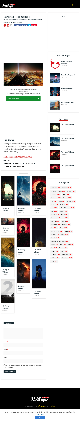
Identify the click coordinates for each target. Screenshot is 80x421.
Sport (64, 251)
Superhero (66, 254)
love (54, 228)
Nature (54, 244)
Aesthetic (55, 188)
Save (35, 25)
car (54, 201)
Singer (54, 251)
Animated (55, 194)
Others (7, 160)
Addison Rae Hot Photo (67, 102)
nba (63, 244)
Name (6, 342)
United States (19, 166)
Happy (64, 214)
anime (66, 194)
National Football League (60, 241)
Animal (71, 191)
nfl (70, 244)
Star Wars (55, 254)
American (66, 188)
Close (40, 417)
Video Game (67, 258)
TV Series (55, 258)
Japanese (55, 224)
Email (6, 350)
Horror (65, 221)
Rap (54, 248)
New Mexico (28, 163)
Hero (65, 218)
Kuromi (66, 224)
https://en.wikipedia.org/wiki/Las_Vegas (18, 156)
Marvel (68, 231)
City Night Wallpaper (66, 88)
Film (54, 211)
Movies (55, 234)
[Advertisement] (23, 45)
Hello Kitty (55, 218)
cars (61, 201)
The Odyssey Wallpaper (5, 209)
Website (6, 357)
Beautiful (67, 198)
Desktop (8, 163)
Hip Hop (55, 221)
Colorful (64, 204)
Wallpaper (42, 406)
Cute (54, 208)
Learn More (40, 414)
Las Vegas (17, 163)
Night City (7, 166)
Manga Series (56, 231)
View (54, 261)
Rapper (63, 248)
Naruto (55, 238)
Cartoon (71, 201)
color (54, 204)
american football (58, 191)
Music (64, 234)
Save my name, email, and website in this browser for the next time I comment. (23, 366)
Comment (7, 327)
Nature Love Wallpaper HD (68, 75)
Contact (52, 406)
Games (55, 214)
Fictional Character (67, 208)
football (63, 211)
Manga (63, 228)
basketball (56, 198)
